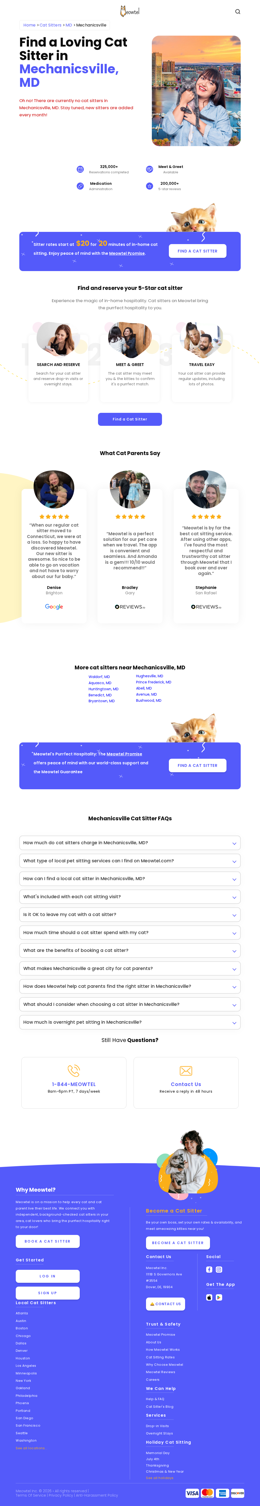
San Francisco (28, 1425)
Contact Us (186, 1087)
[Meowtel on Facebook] (209, 1269)
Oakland (23, 1388)
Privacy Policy (61, 1495)
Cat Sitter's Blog (159, 1406)
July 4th (152, 1459)
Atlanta (22, 1313)
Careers (153, 1379)
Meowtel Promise (127, 253)
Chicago (23, 1336)
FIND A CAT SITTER (198, 251)
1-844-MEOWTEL (74, 1087)
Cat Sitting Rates (160, 1357)
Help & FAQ (155, 1399)
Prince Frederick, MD (153, 682)
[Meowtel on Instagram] (219, 1269)
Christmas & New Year (165, 1471)
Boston (22, 1328)
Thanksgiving (157, 1465)
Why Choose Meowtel (164, 1364)
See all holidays (160, 1478)
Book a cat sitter (48, 1241)
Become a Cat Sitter (178, 1242)
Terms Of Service (31, 1495)
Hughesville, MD (149, 676)
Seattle (22, 1433)
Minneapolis (26, 1373)
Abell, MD (144, 688)
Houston (23, 1358)
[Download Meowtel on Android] (219, 1297)
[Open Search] (238, 11)
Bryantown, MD (102, 700)
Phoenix (22, 1403)
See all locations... (31, 1448)
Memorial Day (158, 1453)
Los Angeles (26, 1365)
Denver (21, 1350)
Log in (48, 1276)
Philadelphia (27, 1396)
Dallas (21, 1343)
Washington (26, 1440)
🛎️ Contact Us (165, 1303)
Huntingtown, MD (104, 689)
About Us (153, 1342)
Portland (23, 1411)
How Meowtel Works (163, 1349)
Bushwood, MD (148, 700)
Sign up (47, 1293)
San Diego (25, 1418)
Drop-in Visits (157, 1426)
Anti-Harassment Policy (97, 1495)
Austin (21, 1321)
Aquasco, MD (100, 682)
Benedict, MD (100, 695)
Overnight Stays (159, 1433)
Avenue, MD (146, 694)
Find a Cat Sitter (130, 419)
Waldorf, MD (99, 676)
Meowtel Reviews (160, 1372)
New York (23, 1380)
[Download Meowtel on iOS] (209, 1297)
